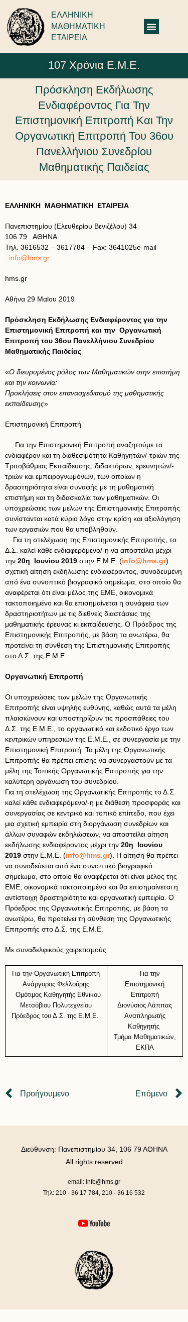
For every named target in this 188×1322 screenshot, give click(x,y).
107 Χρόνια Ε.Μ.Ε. (94, 65)
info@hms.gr (29, 258)
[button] (151, 26)
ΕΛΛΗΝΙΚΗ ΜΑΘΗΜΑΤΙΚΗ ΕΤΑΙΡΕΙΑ (78, 26)
